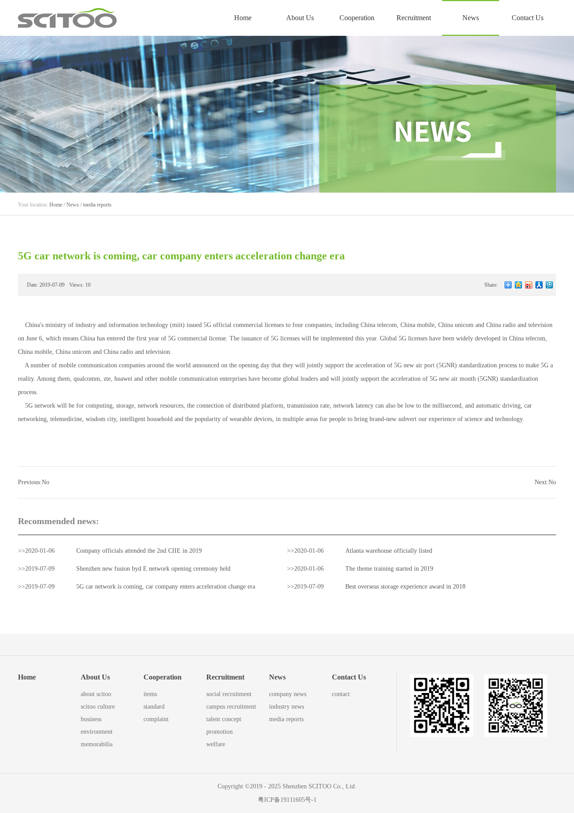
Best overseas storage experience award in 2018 (405, 586)
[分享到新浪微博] (529, 284)
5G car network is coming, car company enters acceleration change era (165, 586)
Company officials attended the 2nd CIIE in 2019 (139, 550)
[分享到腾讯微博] (549, 284)
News (72, 205)
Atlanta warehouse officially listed (388, 550)
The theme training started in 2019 (389, 568)
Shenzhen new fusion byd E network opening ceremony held (153, 568)
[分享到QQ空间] (518, 284)
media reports (97, 205)
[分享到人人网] (539, 284)
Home (243, 18)
